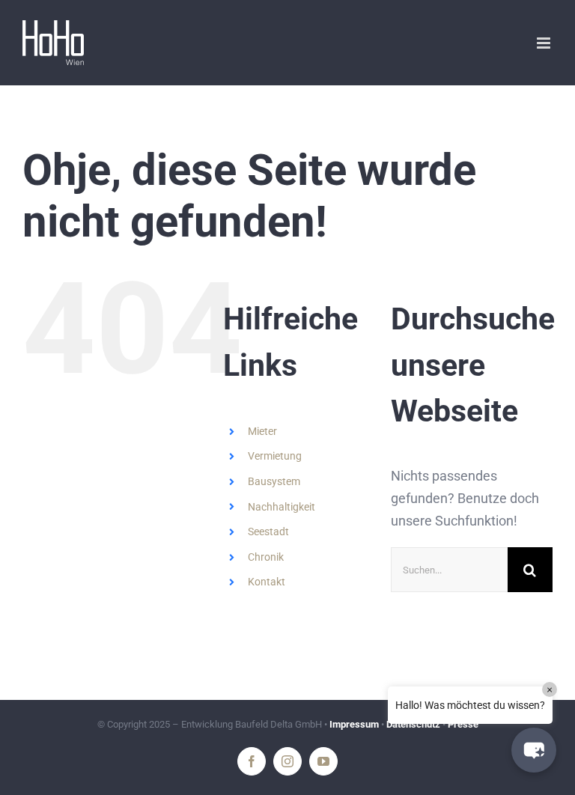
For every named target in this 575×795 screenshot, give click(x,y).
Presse (463, 724)
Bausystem (274, 481)
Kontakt (266, 582)
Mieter (262, 431)
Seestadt (268, 531)
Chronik (266, 557)
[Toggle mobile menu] (545, 43)
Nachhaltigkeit (281, 507)
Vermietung (275, 456)
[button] (533, 750)
